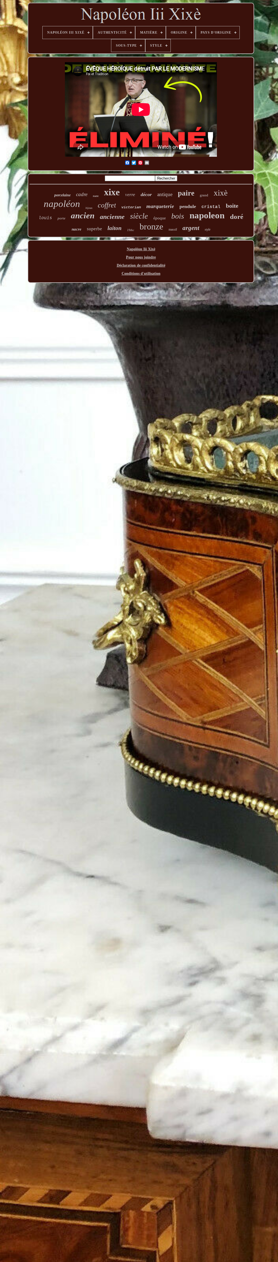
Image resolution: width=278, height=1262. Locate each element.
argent (190, 228)
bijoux (89, 207)
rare (96, 195)
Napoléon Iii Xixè (141, 249)
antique (164, 194)
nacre (76, 229)
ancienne (112, 216)
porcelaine (62, 195)
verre (130, 194)
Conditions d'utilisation (141, 273)
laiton (115, 228)
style (207, 229)
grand (204, 195)
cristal (210, 207)
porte (61, 218)
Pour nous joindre (141, 257)
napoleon (207, 215)
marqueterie (160, 206)
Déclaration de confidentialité (141, 265)
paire (186, 193)
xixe (112, 192)
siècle (139, 216)
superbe (94, 228)
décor (146, 194)
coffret (107, 205)
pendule (187, 206)
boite (232, 205)
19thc (130, 230)
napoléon (62, 204)
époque (159, 218)
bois (177, 216)
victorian (131, 207)
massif (173, 229)
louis (45, 218)
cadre (81, 194)
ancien (82, 215)
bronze (151, 226)
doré (236, 216)
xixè (221, 192)
